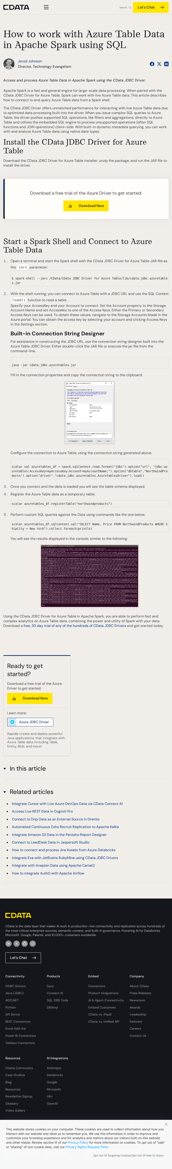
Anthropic (54, 1068)
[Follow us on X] (159, 64)
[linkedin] (8, 943)
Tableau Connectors (20, 1043)
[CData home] (19, 7)
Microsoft (54, 1089)
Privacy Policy (78, 1142)
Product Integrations (103, 993)
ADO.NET (12, 1000)
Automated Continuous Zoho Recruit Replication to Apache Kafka (65, 826)
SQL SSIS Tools (57, 1000)
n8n (49, 1096)
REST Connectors (17, 1022)
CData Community (19, 1068)
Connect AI (55, 993)
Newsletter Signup (18, 1096)
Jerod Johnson (30, 61)
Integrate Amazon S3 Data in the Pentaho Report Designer (59, 834)
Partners (136, 1022)
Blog (8, 1082)
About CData (139, 986)
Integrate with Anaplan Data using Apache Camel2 (53, 865)
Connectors (96, 986)
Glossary (11, 1103)
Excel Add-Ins (15, 1028)
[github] (25, 943)
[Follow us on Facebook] (152, 64)
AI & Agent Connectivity (106, 1000)
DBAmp (52, 1007)
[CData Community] (33, 943)
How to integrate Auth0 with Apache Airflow (48, 873)
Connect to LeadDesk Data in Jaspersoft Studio (50, 842)
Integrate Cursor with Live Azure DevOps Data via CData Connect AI (67, 803)
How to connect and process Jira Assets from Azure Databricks (64, 850)
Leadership (138, 1014)
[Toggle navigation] (45, 7)
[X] (16, 943)
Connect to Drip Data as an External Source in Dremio (55, 819)
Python (10, 1007)
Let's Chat (146, 7)
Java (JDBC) (14, 993)
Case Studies (15, 1075)
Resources (12, 1089)
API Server (12, 1014)
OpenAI (52, 1103)
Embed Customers (102, 1007)
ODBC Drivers (15, 986)
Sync (50, 986)
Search (123, 7)
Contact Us (138, 1036)
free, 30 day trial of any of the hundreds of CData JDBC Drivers (75, 625)
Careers (135, 1028)
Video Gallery (15, 1110)
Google (52, 1082)
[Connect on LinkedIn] (166, 64)
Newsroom (137, 1000)
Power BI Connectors (20, 1036)
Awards (135, 1007)
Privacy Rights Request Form (87, 1147)
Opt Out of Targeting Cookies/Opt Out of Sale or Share (128, 1155)
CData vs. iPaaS (100, 1014)
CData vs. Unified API (103, 1022)
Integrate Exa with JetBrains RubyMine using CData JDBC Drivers (65, 857)
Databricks (55, 1075)
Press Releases (140, 993)
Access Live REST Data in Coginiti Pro (42, 811)
